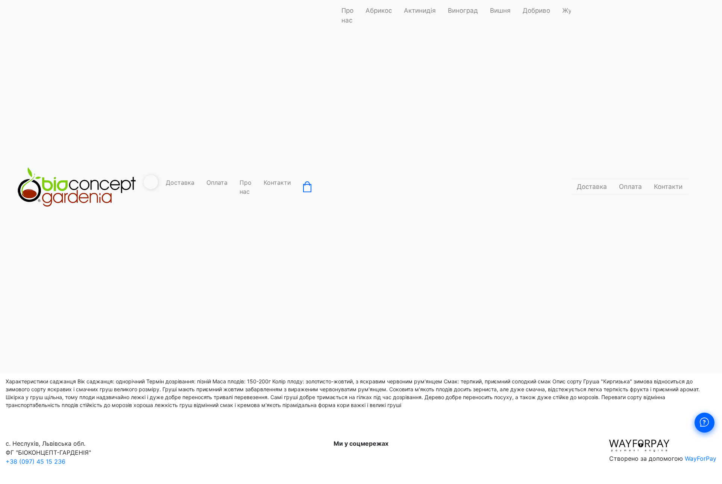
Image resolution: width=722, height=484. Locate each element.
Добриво (536, 10)
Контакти (277, 182)
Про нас (246, 187)
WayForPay (700, 458)
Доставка (180, 182)
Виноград (463, 10)
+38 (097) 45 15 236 (35, 461)
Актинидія (420, 10)
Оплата (217, 182)
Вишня (500, 10)
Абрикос (379, 10)
